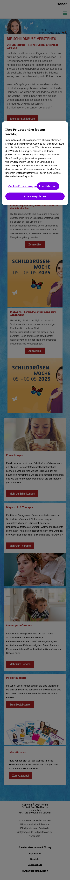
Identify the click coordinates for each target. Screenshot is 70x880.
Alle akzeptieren (35, 196)
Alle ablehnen (48, 186)
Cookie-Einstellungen (22, 186)
